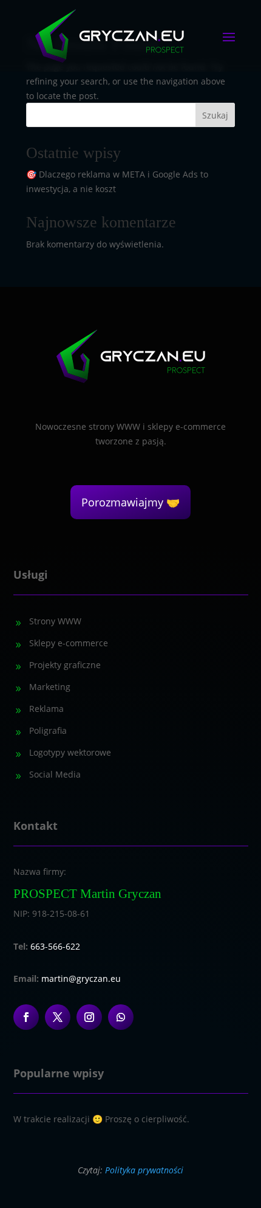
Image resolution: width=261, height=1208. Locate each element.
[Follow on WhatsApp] (121, 1017)
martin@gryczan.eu (81, 978)
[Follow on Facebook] (26, 1017)
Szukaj (215, 115)
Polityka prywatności (144, 1170)
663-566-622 (55, 946)
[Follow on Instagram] (89, 1017)
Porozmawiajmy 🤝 (130, 502)
